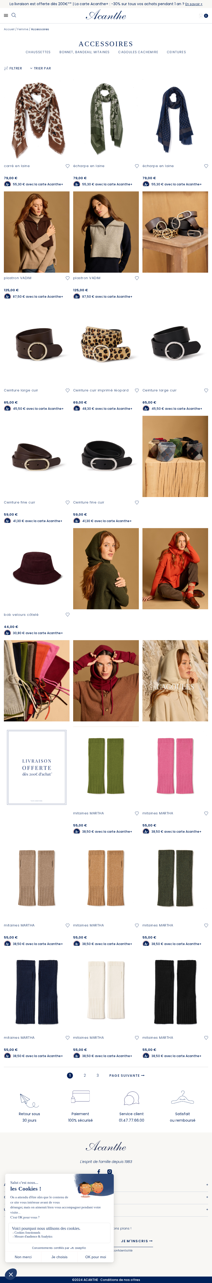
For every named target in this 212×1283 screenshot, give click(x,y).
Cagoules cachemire (138, 52)
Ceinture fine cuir (19, 502)
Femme (23, 29)
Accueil (9, 29)
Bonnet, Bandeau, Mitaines (84, 52)
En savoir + (194, 4)
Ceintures (176, 52)
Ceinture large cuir (21, 390)
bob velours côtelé (21, 614)
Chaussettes (38, 52)
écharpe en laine (89, 165)
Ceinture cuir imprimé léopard (101, 390)
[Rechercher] (13, 15)
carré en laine (17, 165)
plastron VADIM (17, 278)
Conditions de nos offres (120, 1280)
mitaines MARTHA (88, 813)
